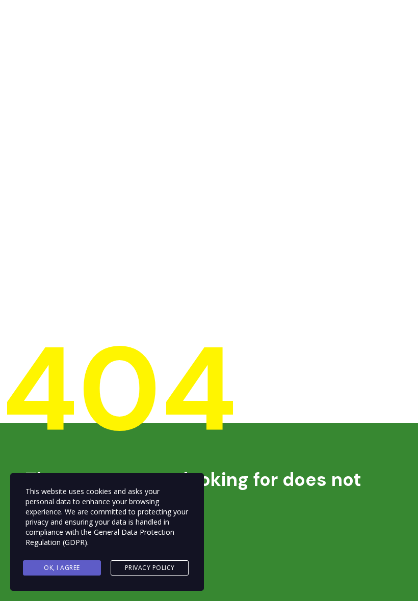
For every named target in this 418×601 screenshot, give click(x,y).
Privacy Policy (150, 567)
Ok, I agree (62, 567)
